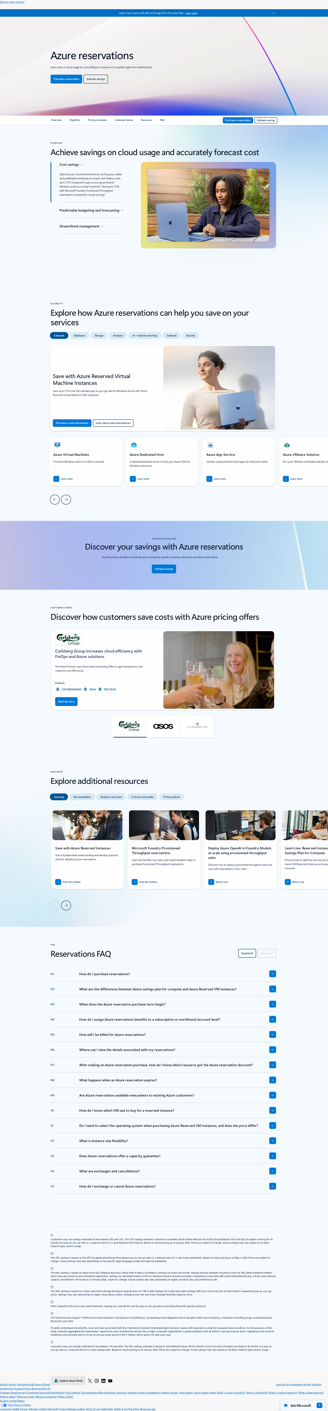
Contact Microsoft (48, 1409)
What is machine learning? (283, 1392)
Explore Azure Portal (71, 1380)
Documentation (89, 1392)
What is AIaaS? (8, 1396)
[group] (162, 461)
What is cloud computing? (231, 1392)
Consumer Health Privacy (14, 1409)
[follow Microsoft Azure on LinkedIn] (103, 1380)
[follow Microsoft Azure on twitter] (90, 1380)
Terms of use (93, 1409)
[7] (52, 1341)
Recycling (133, 1409)
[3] (52, 1267)
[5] (52, 1301)
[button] (129, 726)
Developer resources (115, 1392)
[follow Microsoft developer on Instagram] (97, 1380)
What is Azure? (8, 1384)
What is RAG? (65, 1396)
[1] (52, 1234)
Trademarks (106, 1409)
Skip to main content (12, 2)
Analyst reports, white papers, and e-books (184, 1392)
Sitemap (33, 1409)
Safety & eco (121, 1409)
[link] (56, 121)
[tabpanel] (163, 424)
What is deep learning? (311, 1392)
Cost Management (71, 689)
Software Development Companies (19, 1392)
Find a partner (72, 1392)
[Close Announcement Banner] (272, 13)
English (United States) (12, 1400)
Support (19, 1388)
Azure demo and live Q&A (38, 1388)
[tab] (59, 335)
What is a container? (46, 1396)
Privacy (63, 1409)
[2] (52, 1252)
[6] (52, 1312)
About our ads (147, 1409)
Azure (93, 689)
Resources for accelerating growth (292, 1384)
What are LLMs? (26, 1396)
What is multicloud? (257, 1392)
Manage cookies (76, 1409)
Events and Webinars (149, 1392)
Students (132, 1392)
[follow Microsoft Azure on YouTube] (110, 1380)
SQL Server (110, 689)
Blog (101, 1392)
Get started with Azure (29, 1384)
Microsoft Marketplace (51, 1392)
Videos (212, 1392)
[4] (52, 1286)
